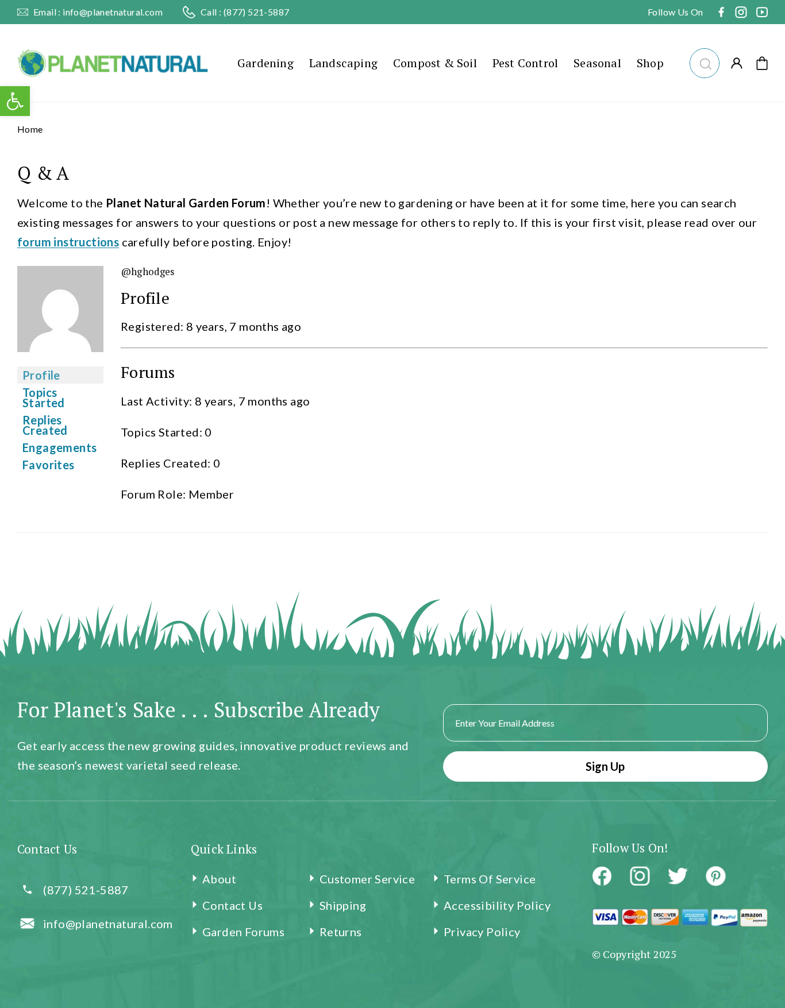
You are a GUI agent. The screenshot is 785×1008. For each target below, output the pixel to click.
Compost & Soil (435, 63)
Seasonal (597, 63)
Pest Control (525, 63)
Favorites (48, 465)
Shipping (343, 905)
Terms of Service (490, 879)
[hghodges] (60, 359)
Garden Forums (243, 932)
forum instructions (68, 242)
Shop (650, 63)
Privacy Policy (482, 932)
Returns (341, 932)
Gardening (265, 63)
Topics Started (43, 397)
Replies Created (45, 425)
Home (30, 128)
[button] (704, 62)
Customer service (367, 879)
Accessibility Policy (497, 905)
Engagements (59, 447)
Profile (41, 375)
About (219, 879)
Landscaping (343, 63)
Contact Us (232, 905)
